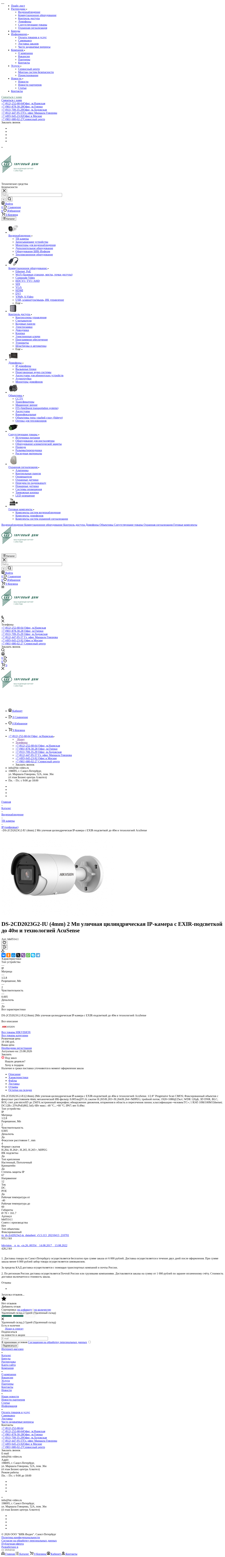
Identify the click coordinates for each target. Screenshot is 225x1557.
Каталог (6, 1355)
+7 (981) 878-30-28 (22, 106)
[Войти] (3, 654)
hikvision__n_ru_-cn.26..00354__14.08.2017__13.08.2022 (34, 1245)
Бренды (6, 1358)
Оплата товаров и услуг (32, 37)
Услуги (5, 1380)
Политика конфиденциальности (20, 1537)
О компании (25, 53)
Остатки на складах (20, 1090)
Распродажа (8, 1361)
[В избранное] (4, 943)
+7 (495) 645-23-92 (21, 116)
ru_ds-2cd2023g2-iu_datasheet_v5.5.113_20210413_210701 (35, 1235)
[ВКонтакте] (3, 955)
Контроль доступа (29, 18)
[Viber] (23, 955)
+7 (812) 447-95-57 (29, 112)
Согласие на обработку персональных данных (29, 1540)
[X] (18, 955)
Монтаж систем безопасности (36, 72)
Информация (9, 1405)
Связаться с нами (11, 97)
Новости (23, 81)
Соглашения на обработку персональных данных (57, 1342)
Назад (20, 739)
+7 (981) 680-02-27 (23, 119)
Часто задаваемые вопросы (34, 46)
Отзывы (13, 1086)
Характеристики (18, 1077)
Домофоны (24, 21)
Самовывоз (25, 40)
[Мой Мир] (13, 955)
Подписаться (10, 1345)
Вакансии (24, 56)
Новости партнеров (30, 84)
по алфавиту (24, 1309)
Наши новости (10, 1396)
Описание (14, 1074)
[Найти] (9, 199)
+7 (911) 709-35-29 (24, 109)
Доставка (14, 1083)
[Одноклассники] (8, 955)
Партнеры (24, 59)
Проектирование (28, 75)
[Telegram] (38, 955)
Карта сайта (8, 1364)
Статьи (22, 87)
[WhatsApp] (28, 955)
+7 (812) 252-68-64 (23, 103)
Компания (7, 1368)
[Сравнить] (4, 947)
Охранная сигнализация (32, 27)
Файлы (12, 1080)
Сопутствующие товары (32, 24)
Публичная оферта (12, 1543)
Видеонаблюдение (29, 12)
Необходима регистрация (16, 1048)
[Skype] (33, 955)
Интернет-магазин (12, 1349)
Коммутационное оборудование (37, 15)
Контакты (24, 62)
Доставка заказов (28, 43)
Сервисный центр (29, 68)
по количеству (42, 1309)
